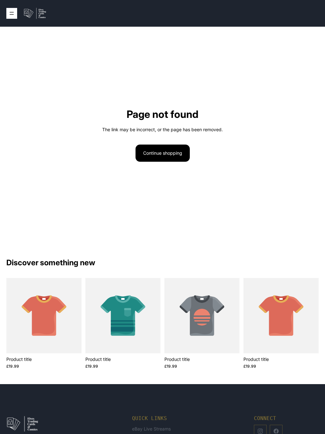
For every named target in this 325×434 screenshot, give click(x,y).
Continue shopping (162, 153)
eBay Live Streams (151, 428)
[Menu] (11, 13)
